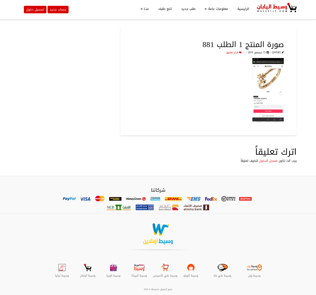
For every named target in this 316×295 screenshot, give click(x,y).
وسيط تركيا (62, 274)
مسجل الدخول (268, 161)
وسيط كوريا (113, 274)
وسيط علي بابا (222, 274)
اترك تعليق (232, 52)
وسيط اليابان (87, 274)
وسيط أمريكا (139, 274)
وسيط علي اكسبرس (165, 274)
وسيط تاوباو (190, 274)
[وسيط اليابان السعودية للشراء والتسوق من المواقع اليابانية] (276, 9)
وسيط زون (254, 274)
